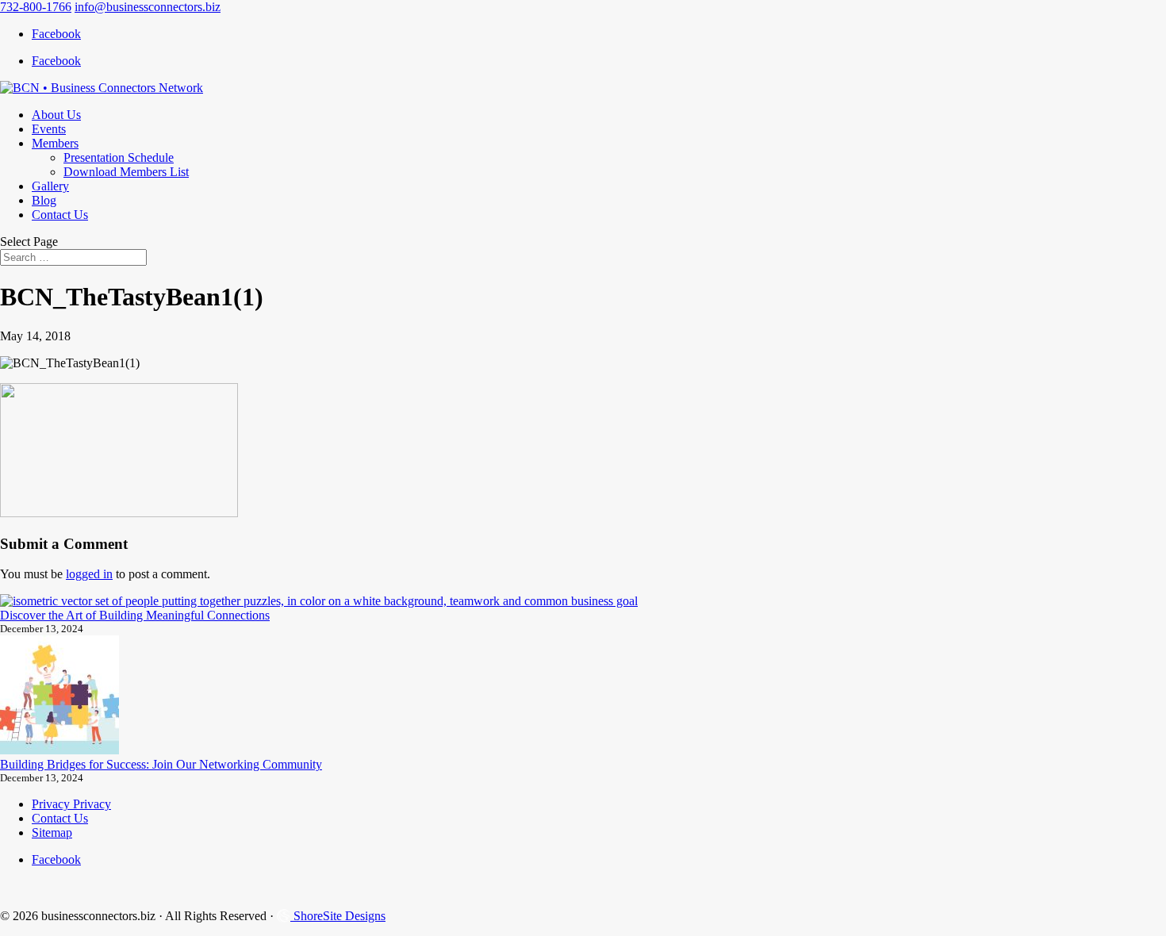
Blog (44, 200)
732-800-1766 (35, 6)
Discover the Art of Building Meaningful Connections (135, 615)
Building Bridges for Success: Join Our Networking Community (161, 764)
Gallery (50, 186)
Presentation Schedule (118, 157)
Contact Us (60, 214)
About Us (56, 114)
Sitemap (52, 832)
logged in (89, 574)
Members (55, 143)
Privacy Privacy (71, 804)
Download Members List (126, 171)
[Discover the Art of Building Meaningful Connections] (319, 601)
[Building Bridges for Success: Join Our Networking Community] (59, 696)
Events (49, 129)
